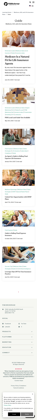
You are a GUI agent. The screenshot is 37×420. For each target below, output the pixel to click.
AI (17, 268)
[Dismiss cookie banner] (32, 394)
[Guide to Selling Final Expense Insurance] (18, 226)
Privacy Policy (7, 405)
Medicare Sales (20, 50)
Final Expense (9, 148)
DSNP (14, 191)
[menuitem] (9, 324)
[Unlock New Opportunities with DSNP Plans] (18, 188)
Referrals (7, 50)
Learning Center (7, 12)
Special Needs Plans (22, 191)
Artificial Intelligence (25, 268)
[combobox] (31, 6)
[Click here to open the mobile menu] (33, 2)
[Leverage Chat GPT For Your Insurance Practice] (18, 263)
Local (21, 110)
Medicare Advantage (11, 189)
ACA (13, 110)
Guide (13, 53)
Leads (13, 50)
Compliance (8, 153)
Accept (14, 414)
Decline (27, 414)
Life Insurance (16, 151)
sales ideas (24, 151)
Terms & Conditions (18, 388)
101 (13, 114)
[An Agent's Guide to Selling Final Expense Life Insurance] (18, 147)
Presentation (28, 112)
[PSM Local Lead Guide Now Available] (18, 106)
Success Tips (9, 266)
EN (32, 6)
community (18, 114)
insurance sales (20, 53)
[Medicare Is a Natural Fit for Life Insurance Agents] (18, 57)
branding (8, 114)
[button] (30, 2)
